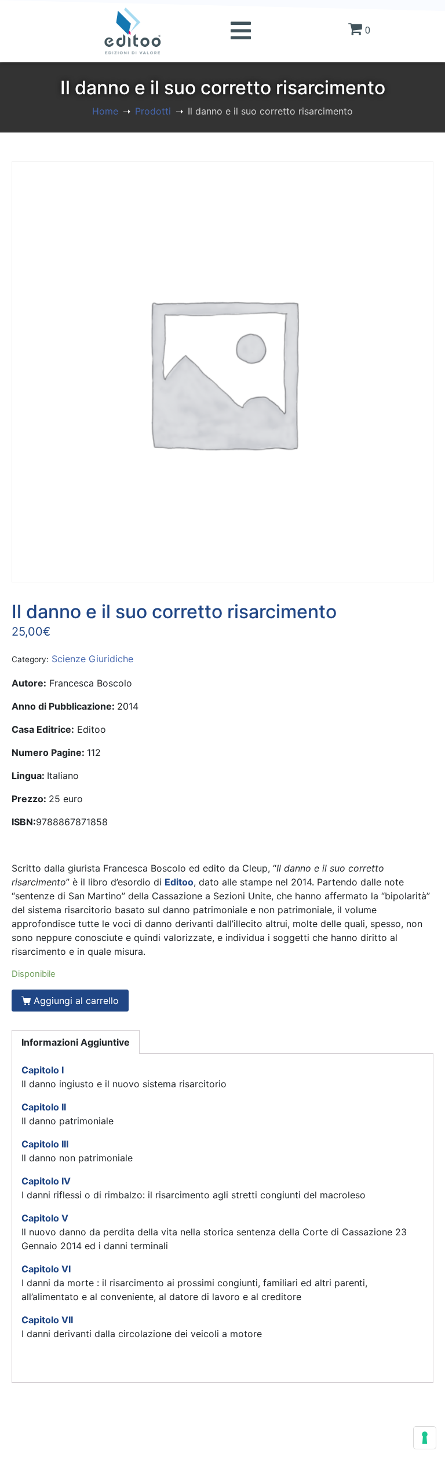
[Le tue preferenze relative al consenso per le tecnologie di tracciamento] (425, 1438)
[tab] (76, 1042)
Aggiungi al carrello (76, 1000)
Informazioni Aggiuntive (75, 1042)
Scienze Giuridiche (92, 659)
